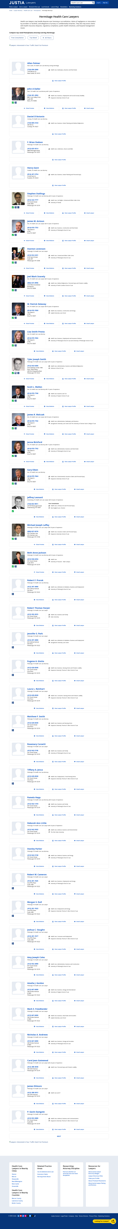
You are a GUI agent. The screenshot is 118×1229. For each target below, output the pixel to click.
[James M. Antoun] (18, 226)
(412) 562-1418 (32, 804)
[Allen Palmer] (18, 68)
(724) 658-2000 (32, 69)
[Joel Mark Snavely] (18, 281)
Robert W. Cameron (37, 874)
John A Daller (33, 88)
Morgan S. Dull (34, 902)
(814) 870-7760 (32, 393)
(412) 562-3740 (32, 855)
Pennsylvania (37, 10)
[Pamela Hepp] (18, 802)
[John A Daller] (18, 93)
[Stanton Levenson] (18, 253)
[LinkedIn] (18, 1216)
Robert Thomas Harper (38, 608)
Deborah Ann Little (36, 823)
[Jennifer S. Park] (18, 638)
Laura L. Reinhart (36, 688)
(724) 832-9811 (32, 504)
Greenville (15, 1186)
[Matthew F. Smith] (18, 721)
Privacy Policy (93, 1216)
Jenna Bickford (34, 442)
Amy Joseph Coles (36, 957)
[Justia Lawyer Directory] (16, 2)
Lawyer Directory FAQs (95, 1176)
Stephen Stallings (36, 193)
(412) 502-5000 (32, 366)
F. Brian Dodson (35, 142)
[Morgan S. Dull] (18, 907)
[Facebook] (23, 1216)
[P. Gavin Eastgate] (18, 1116)
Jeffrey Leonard (35, 497)
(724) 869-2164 (32, 123)
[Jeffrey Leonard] (18, 502)
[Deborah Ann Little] (18, 828)
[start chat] (113, 1221)
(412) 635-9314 (32, 148)
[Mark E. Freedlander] (18, 1014)
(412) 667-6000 (32, 989)
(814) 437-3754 (32, 174)
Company (71, 1216)
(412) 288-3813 (32, 1092)
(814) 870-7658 (32, 310)
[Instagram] (25, 1216)
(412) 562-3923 (32, 829)
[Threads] (28, 1216)
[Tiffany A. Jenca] (18, 774)
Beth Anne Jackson (36, 552)
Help (76, 1216)
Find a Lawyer (13, 7)
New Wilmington (17, 1181)
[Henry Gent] (18, 172)
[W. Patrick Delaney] (18, 309)
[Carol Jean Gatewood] (18, 1065)
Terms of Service (83, 1216)
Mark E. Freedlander (37, 1009)
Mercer (14, 1176)
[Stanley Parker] (18, 853)
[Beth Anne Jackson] (18, 557)
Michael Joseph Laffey (38, 525)
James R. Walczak (35, 414)
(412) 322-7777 (32, 200)
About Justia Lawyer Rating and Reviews (96, 1184)
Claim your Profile (93, 1178)
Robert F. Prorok (35, 580)
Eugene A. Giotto (35, 661)
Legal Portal (64, 1216)
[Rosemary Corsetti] (18, 749)
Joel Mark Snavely (36, 276)
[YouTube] (21, 1216)
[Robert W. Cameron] (18, 879)
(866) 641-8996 (32, 283)
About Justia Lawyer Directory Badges (94, 1172)
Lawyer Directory (18, 10)
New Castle (15, 1184)
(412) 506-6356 (32, 559)
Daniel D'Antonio (35, 116)
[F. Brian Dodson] (18, 147)
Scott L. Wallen (34, 387)
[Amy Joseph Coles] (18, 962)
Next (59, 1136)
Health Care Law (28, 10)
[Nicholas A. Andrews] (18, 1039)
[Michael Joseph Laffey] (18, 530)
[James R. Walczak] (18, 419)
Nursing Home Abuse (44, 1176)
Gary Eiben (32, 469)
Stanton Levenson (36, 248)
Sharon (14, 1174)
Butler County (16, 1203)
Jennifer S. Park (35, 633)
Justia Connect (55, 1216)
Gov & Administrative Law (45, 1172)
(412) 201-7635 (32, 881)
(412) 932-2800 (32, 964)
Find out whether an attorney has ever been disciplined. (70, 1173)
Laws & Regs (55, 7)
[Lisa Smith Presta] (18, 336)
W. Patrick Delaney (36, 304)
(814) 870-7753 (32, 227)
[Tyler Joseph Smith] (18, 364)
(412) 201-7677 (32, 936)
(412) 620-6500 (32, 668)
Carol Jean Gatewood (37, 1060)
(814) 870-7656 (32, 338)
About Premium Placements (97, 1181)
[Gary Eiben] (18, 474)
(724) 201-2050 (32, 95)
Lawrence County (17, 1201)
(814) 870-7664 (32, 476)
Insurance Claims (42, 1174)
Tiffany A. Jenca (35, 769)
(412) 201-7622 (32, 908)
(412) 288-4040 (32, 1067)
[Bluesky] (30, 1216)
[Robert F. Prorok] (18, 585)
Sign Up (105, 2)
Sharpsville (15, 1179)
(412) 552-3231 (32, 255)
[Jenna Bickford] (18, 447)
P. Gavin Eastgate (36, 1111)
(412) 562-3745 (32, 750)
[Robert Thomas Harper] (18, 613)
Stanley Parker (34, 848)
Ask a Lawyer (23, 7)
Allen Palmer (33, 63)
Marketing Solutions (75, 7)
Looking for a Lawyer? (102, 1221)
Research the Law (34, 7)
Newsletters (64, 7)
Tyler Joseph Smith (36, 359)
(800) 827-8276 (32, 531)
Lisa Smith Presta (36, 331)
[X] (32, 1216)
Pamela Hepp (34, 797)
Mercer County (16, 1198)
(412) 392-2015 (32, 614)
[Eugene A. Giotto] (18, 666)
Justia (10, 10)
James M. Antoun (35, 221)
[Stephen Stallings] (18, 198)
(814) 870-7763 (32, 421)
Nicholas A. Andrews (37, 1034)
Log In (98, 2)
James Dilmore (34, 1086)
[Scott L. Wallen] (18, 392)
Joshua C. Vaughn (36, 929)
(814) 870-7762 (32, 448)
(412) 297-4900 (32, 587)
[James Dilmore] (18, 1091)
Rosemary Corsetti (36, 744)
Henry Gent (33, 167)
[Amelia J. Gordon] (18, 988)
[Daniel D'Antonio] (18, 121)
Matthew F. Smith (36, 716)
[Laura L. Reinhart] (18, 693)
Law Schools (45, 7)
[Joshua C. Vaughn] (18, 934)
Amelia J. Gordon (35, 983)
